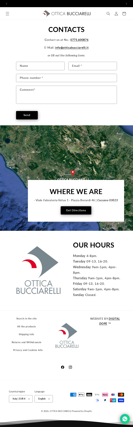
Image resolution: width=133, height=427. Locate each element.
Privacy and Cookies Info (28, 349)
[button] (7, 14)
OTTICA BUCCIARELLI (61, 411)
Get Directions (76, 210)
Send (27, 115)
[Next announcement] (126, 3)
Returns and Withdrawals (27, 342)
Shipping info (26, 334)
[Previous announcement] (6, 3)
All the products (26, 326)
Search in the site (26, 318)
